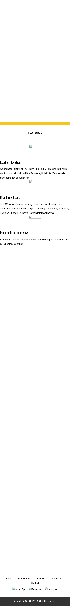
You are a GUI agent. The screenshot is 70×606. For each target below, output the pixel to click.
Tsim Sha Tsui (24, 578)
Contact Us (32, 569)
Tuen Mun (41, 578)
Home (9, 578)
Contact (35, 583)
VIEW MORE (32, 552)
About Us (56, 578)
